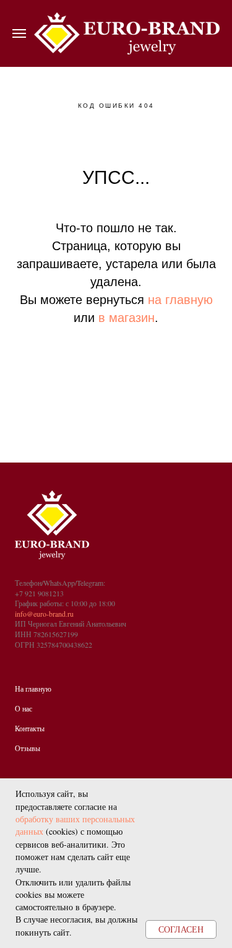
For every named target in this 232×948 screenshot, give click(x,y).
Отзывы (27, 748)
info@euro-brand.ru (44, 614)
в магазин (126, 317)
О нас (23, 708)
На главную (33, 689)
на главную (180, 300)
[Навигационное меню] (19, 33)
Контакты (30, 728)
